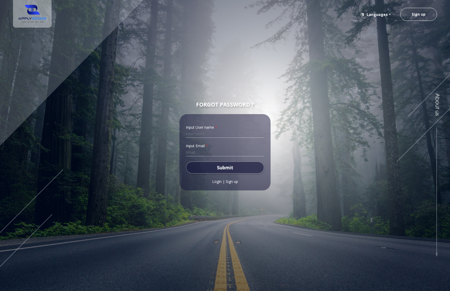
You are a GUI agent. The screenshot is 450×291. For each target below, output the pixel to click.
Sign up (419, 14)
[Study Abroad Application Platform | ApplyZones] (32, 14)
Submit (225, 167)
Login (217, 181)
